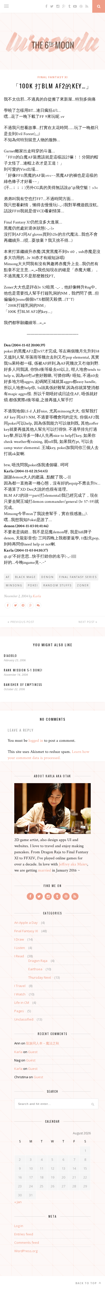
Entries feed (23, 1234)
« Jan (18, 1202)
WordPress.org (25, 1251)
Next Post (87, 622)
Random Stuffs (57, 585)
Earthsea (35, 969)
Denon (47, 577)
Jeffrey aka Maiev (73, 864)
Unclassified (23, 1019)
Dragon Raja (37, 960)
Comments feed (26, 1242)
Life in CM (21, 1002)
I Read (19, 956)
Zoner (83, 585)
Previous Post (21, 622)
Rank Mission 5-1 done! (23, 670)
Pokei (33, 585)
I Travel (19, 985)
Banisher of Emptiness (23, 685)
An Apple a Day (26, 922)
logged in (36, 740)
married (44, 870)
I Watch (19, 994)
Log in (18, 1225)
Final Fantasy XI (52, 77)
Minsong (14, 585)
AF (8, 577)
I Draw (19, 939)
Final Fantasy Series (78, 577)
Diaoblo (10, 656)
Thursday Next (39, 977)
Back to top (86, 1283)
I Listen (19, 947)
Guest (32, 1052)
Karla (37, 596)
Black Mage (25, 577)
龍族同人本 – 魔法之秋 (42, 1043)
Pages (19, 1011)
